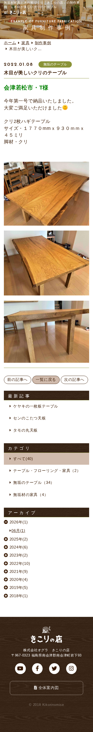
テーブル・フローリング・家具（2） (47, 471)
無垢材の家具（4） (30, 495)
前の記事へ (17, 380)
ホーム (10, 43)
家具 (25, 43)
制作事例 (43, 43)
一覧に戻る (46, 380)
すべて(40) (23, 459)
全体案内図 (48, 688)
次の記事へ (74, 380)
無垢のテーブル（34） (34, 482)
